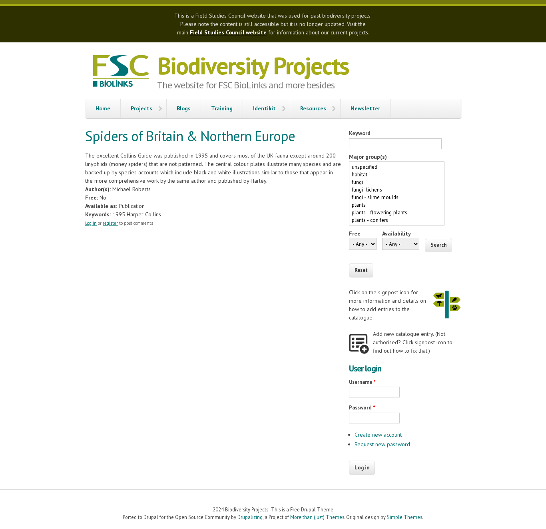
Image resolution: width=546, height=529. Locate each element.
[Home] (121, 72)
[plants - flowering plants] (396, 212)
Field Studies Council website (228, 32)
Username (362, 382)
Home (103, 108)
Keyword (360, 133)
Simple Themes (404, 517)
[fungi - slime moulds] (396, 197)
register (110, 223)
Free (355, 233)
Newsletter (365, 108)
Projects (141, 108)
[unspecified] (396, 167)
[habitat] (396, 174)
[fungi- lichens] (396, 190)
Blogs (184, 108)
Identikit (264, 108)
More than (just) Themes (317, 517)
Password (362, 407)
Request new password (382, 444)
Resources (313, 108)
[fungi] (396, 182)
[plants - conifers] (396, 220)
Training (222, 108)
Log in (91, 223)
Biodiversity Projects (253, 65)
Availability (396, 233)
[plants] (396, 205)
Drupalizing (250, 517)
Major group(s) (368, 156)
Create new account (378, 434)
